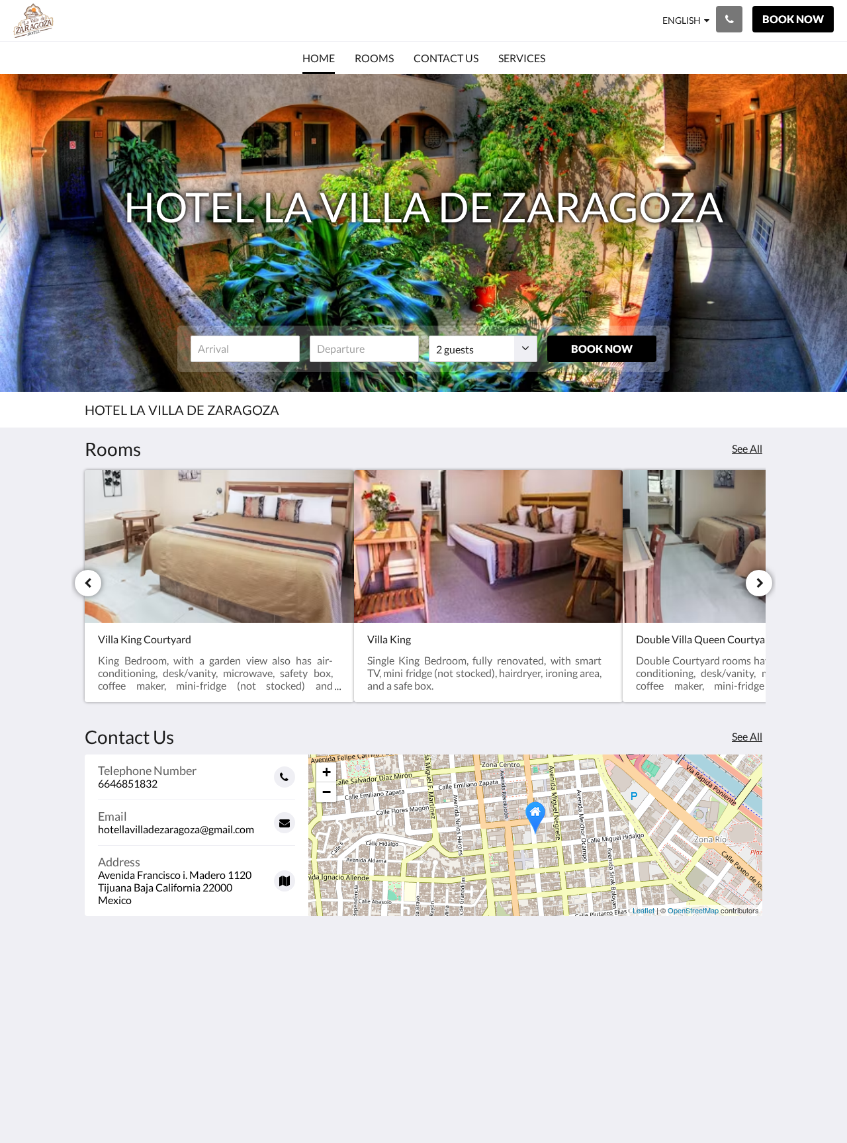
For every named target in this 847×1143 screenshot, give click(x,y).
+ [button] (326, 772)
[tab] (366, 982)
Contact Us (341, 1037)
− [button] (326, 792)
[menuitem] (318, 58)
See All (747, 448)
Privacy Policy (347, 1026)
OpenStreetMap (693, 910)
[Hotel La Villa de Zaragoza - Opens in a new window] (712, 1011)
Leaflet (643, 910)
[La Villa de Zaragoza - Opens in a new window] (749, 1011)
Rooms (331, 1015)
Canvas (745, 1104)
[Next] (759, 583)
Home (329, 1003)
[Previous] (88, 583)
